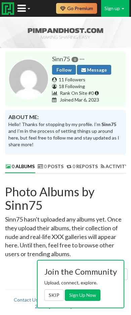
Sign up (112, 8)
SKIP (54, 295)
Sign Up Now (82, 295)
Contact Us (26, 300)
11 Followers (72, 79)
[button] (82, 59)
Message (96, 70)
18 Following (72, 86)
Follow (64, 70)
